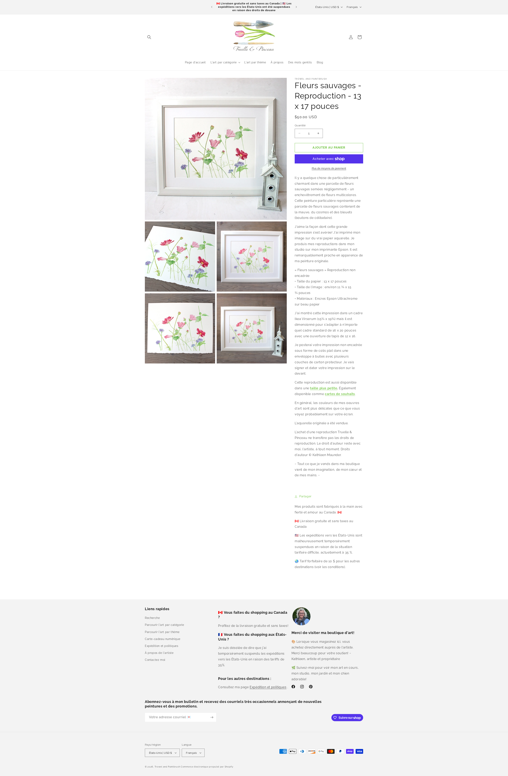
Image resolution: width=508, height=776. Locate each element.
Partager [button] (305, 496)
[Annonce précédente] (211, 7)
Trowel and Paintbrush (167, 766)
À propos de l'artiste (159, 652)
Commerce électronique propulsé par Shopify (207, 766)
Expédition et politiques (161, 645)
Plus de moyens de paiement (329, 168)
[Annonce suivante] (296, 7)
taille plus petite (323, 388)
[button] (149, 37)
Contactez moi (155, 659)
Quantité (300, 125)
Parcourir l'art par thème (162, 632)
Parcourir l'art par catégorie (164, 624)
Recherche (152, 617)
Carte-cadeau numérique (162, 639)
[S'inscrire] (211, 717)
